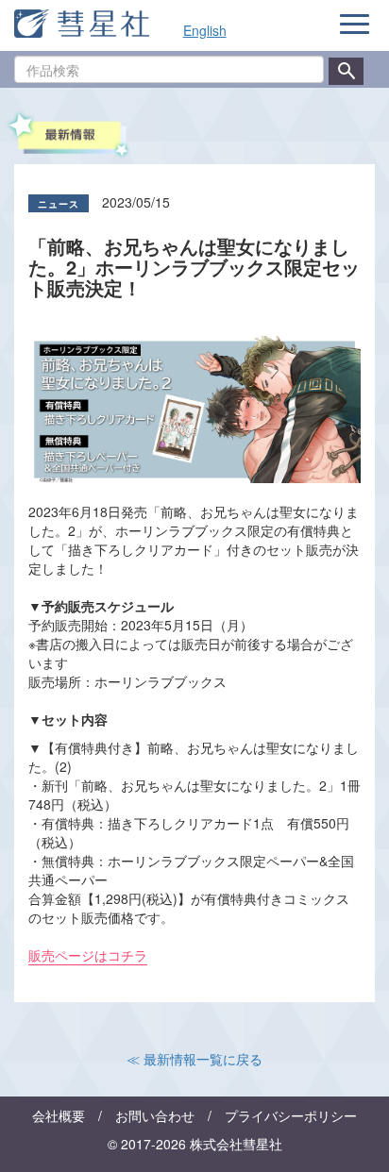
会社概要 (58, 1115)
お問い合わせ (154, 1115)
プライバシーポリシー (291, 1115)
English (205, 30)
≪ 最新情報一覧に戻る (194, 1058)
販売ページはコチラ (87, 955)
